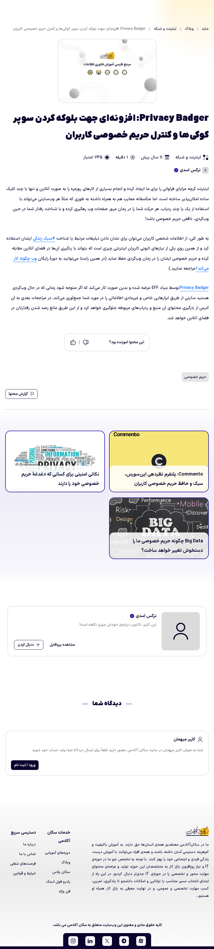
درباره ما (29, 844)
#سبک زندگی (44, 238)
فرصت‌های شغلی (23, 864)
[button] (141, 941)
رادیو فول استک (58, 882)
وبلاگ (65, 862)
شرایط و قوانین (24, 873)
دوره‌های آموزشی (57, 853)
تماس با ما (27, 854)
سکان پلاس (61, 872)
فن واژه (64, 891)
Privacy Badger (194, 288)
